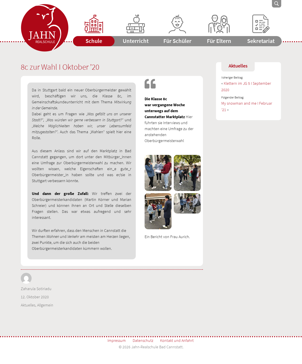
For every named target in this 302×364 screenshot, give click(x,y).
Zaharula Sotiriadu (36, 288)
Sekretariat (261, 40)
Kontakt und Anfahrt (177, 340)
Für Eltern (219, 40)
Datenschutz (143, 340)
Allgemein (45, 305)
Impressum (116, 340)
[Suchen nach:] (247, 3)
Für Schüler (177, 40)
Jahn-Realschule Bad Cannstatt (45, 28)
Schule (94, 40)
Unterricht (136, 40)
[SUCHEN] (276, 4)
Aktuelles (28, 305)
